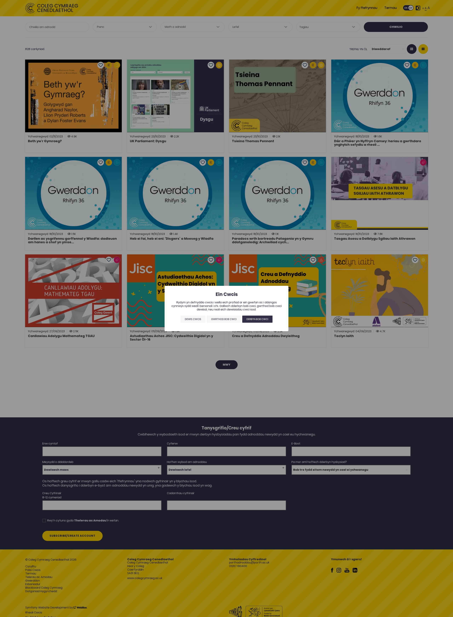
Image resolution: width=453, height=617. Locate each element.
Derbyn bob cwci (257, 319)
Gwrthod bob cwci (224, 319)
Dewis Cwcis (193, 319)
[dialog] (226, 308)
